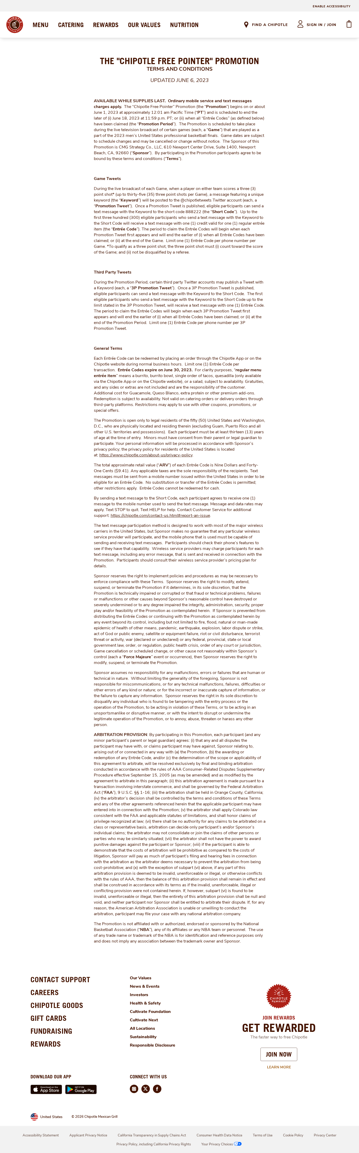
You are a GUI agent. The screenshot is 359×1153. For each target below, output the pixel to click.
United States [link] (51, 1116)
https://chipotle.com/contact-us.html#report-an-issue (160, 515)
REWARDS (106, 24)
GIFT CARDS (48, 1018)
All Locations (142, 1028)
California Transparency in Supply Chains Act (152, 1135)
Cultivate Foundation (150, 1012)
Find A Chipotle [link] (270, 24)
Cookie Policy (293, 1135)
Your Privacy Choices (217, 1144)
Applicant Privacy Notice (88, 1135)
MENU (41, 24)
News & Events (145, 986)
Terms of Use (263, 1135)
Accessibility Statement (41, 1135)
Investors (139, 995)
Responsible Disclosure (152, 1045)
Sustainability (143, 1037)
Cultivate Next (144, 1020)
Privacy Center (325, 1135)
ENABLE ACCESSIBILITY (332, 6)
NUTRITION (184, 24)
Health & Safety (145, 1003)
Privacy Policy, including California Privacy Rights (153, 1144)
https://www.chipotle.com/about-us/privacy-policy (145, 455)
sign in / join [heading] (321, 24)
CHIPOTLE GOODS (56, 1005)
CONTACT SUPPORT (60, 979)
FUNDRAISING (51, 1031)
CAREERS (44, 992)
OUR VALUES (144, 24)
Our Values (140, 978)
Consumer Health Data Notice (219, 1135)
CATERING (71, 24)
